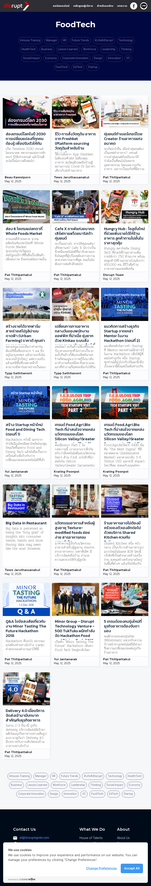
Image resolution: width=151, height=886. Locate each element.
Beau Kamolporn (17, 177)
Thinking (126, 49)
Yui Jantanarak (16, 472)
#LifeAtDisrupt (104, 40)
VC (128, 58)
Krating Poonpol (66, 472)
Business (46, 49)
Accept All (132, 868)
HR (64, 40)
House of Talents (91, 838)
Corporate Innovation (75, 58)
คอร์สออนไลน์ (61, 6)
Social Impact (31, 58)
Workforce (89, 49)
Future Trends (80, 40)
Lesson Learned (68, 49)
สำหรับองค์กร (105, 6)
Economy (51, 58)
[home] (16, 5)
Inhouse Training (30, 40)
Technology (126, 40)
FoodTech (62, 67)
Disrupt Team (113, 275)
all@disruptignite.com (34, 838)
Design (98, 58)
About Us (123, 838)
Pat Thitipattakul (116, 177)
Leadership (108, 49)
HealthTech (29, 49)
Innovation (114, 58)
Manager (51, 40)
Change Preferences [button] (101, 868)
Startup (93, 67)
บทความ (122, 6)
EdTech (78, 67)
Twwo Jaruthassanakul (71, 177)
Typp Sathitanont (18, 373)
